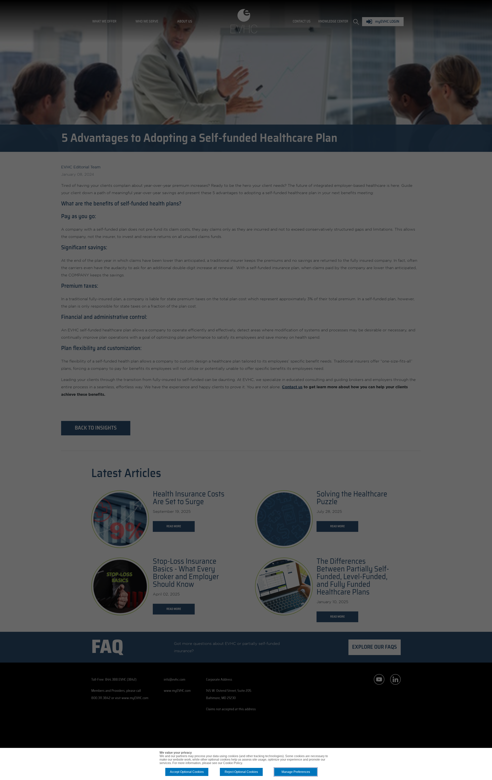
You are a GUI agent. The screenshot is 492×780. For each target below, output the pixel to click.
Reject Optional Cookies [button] (241, 771)
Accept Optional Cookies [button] (187, 771)
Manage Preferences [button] (296, 771)
